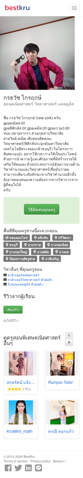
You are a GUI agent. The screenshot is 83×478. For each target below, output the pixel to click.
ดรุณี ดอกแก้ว (61, 431)
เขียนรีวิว (13, 309)
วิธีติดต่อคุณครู (41, 209)
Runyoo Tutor (60, 382)
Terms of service (15, 461)
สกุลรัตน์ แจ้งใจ (21, 382)
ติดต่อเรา (59, 461)
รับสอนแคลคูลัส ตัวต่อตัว (25, 284)
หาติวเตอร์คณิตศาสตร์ (23, 275)
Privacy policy (40, 461)
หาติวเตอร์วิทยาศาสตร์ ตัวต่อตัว (30, 279)
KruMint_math (20, 431)
